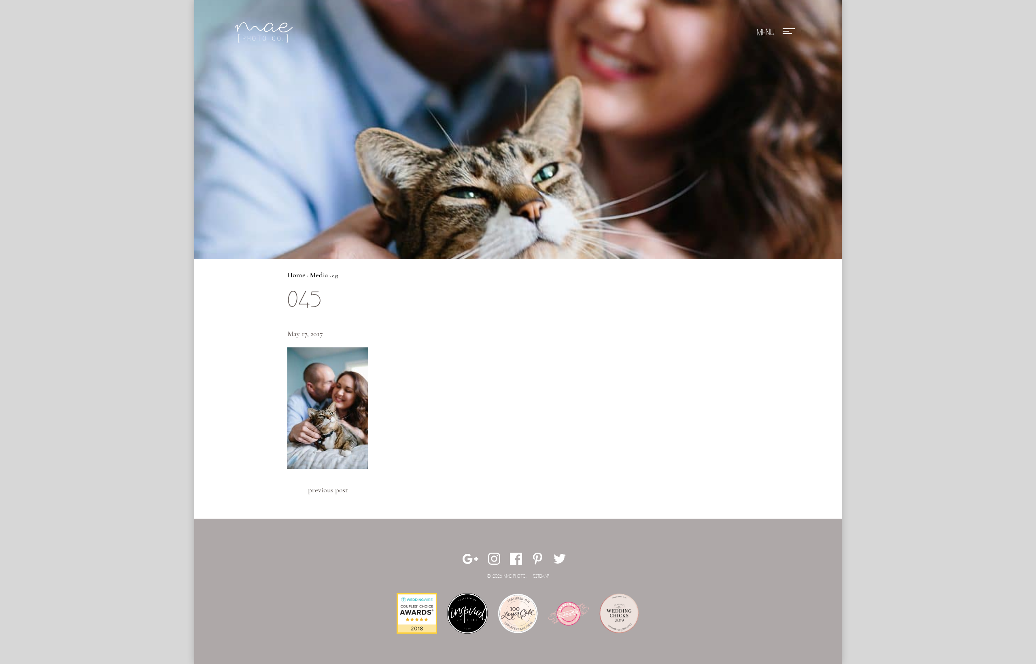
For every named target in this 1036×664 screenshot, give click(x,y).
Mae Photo (265, 32)
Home (296, 274)
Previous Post (328, 489)
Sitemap (541, 576)
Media (319, 274)
